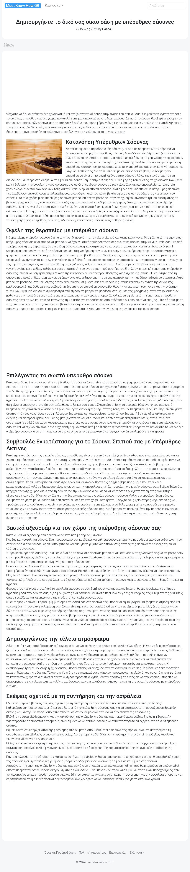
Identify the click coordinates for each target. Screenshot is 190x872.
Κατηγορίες (53, 5)
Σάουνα (9, 44)
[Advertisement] (95, 81)
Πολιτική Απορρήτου (92, 852)
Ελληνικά (136, 852)
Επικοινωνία (117, 852)
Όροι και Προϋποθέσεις (60, 852)
